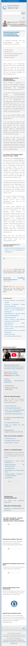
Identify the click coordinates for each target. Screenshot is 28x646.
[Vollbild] (23, 360)
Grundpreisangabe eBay (10, 317)
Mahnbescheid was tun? (10, 438)
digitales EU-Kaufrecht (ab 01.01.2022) (14, 431)
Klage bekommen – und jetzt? (12, 442)
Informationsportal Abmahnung (12, 422)
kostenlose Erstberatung (10, 405)
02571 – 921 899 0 (13, 372)
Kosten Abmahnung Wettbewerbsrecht (14, 413)
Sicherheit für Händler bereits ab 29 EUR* (13, 564)
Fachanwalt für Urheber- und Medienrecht (13, 368)
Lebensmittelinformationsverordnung (13, 336)
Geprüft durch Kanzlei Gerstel (12, 613)
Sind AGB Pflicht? (9, 477)
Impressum (6, 378)
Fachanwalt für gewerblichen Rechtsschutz (14, 366)
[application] (14, 355)
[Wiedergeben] (4, 360)
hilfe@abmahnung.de (13, 373)
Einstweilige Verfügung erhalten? (12, 440)
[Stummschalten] (21, 360)
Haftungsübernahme (9, 468)
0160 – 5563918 (16, 375)
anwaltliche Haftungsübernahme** (14, 278)
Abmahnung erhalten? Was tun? (12, 539)
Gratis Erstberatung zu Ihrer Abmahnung (11, 588)
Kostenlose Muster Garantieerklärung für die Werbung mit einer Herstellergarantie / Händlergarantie (15, 250)
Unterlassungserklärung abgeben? (13, 408)
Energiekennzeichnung (10, 334)
